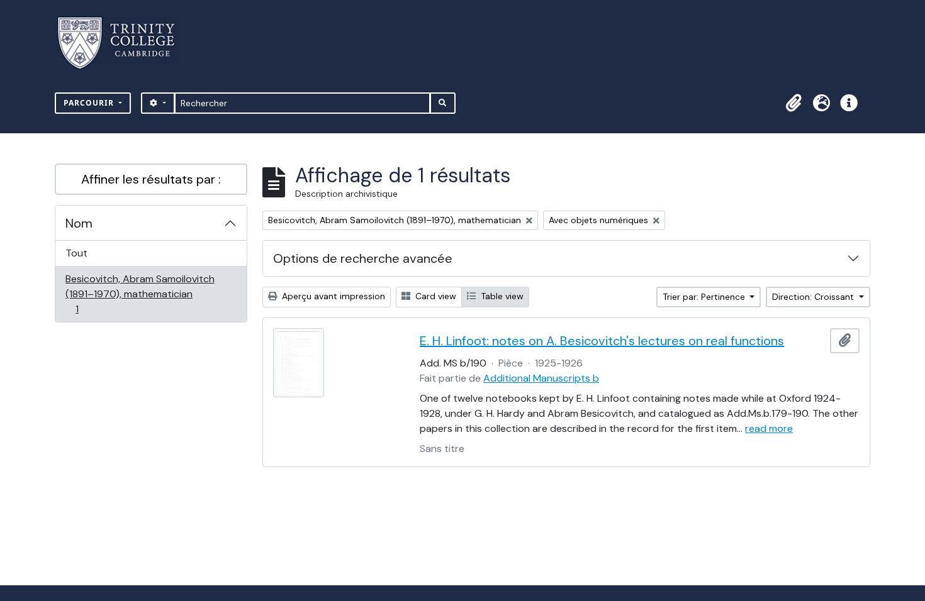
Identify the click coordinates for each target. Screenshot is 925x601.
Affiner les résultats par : (151, 179)
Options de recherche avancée (362, 258)
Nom (78, 223)
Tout (76, 253)
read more (769, 428)
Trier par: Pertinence (705, 296)
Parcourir (90, 102)
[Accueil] (123, 43)
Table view (501, 296)
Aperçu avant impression (332, 296)
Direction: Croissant (814, 296)
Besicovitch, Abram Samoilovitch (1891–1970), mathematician (140, 294)
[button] (793, 103)
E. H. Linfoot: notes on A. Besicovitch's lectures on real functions (602, 340)
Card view (434, 296)
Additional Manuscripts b (541, 378)
